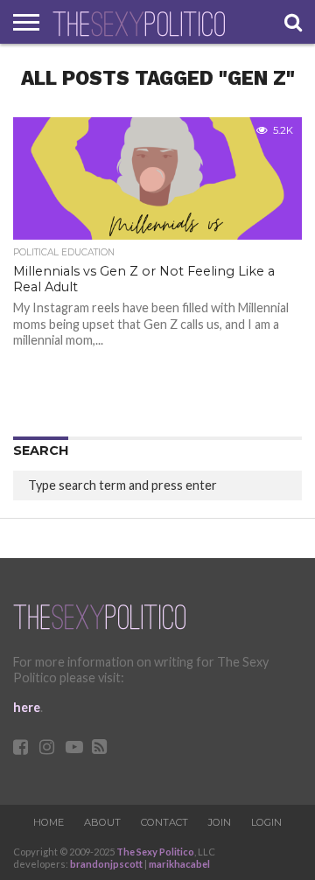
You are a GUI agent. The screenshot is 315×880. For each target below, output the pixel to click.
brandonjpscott (106, 864)
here (26, 707)
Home (48, 822)
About (102, 822)
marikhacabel (179, 864)
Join (219, 822)
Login (266, 822)
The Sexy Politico (155, 851)
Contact (164, 822)
